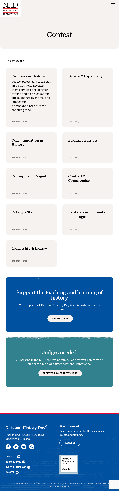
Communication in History (27, 142)
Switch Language (16, 467)
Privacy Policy (94, 483)
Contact (11, 456)
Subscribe (69, 442)
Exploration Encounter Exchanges (87, 214)
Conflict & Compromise (79, 178)
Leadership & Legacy (29, 248)
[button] (113, 5)
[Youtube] (23, 446)
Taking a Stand (24, 212)
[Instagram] (31, 446)
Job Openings (13, 461)
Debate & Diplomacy (85, 76)
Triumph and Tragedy (30, 176)
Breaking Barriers (83, 140)
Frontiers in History (28, 76)
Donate (10, 472)
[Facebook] (8, 446)
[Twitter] (16, 446)
